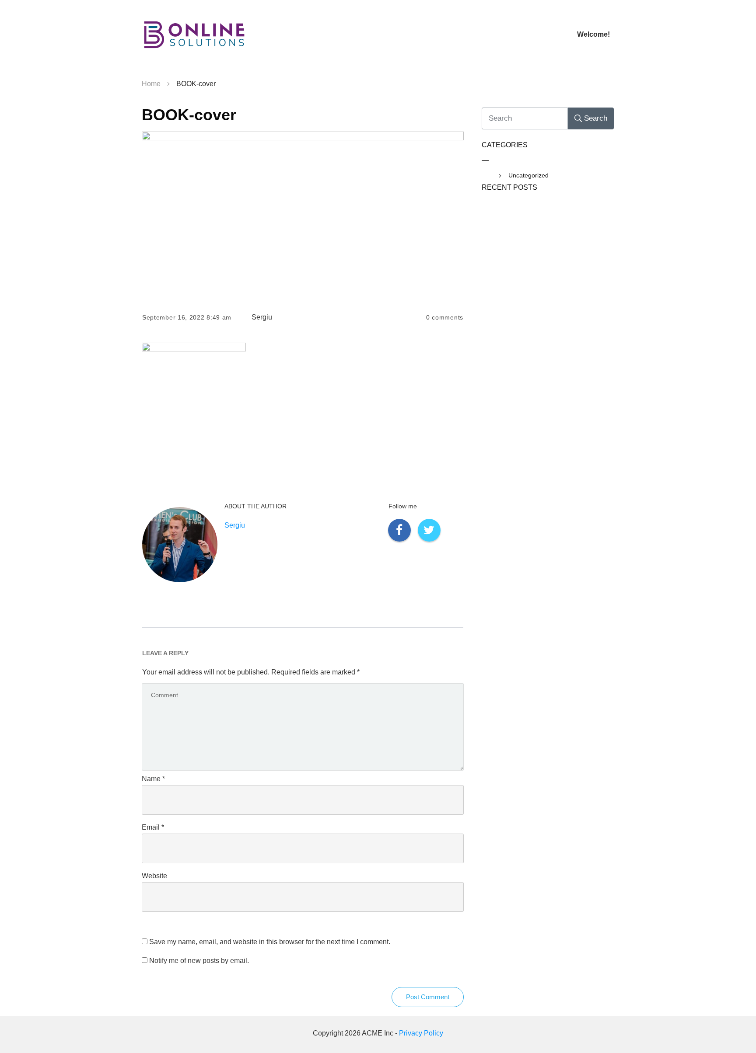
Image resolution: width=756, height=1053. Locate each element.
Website (154, 875)
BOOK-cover (189, 115)
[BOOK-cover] (303, 215)
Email (153, 827)
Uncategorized (528, 175)
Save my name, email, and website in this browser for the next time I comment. (269, 941)
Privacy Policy (421, 1033)
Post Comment (427, 997)
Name (153, 778)
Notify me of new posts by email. (199, 960)
